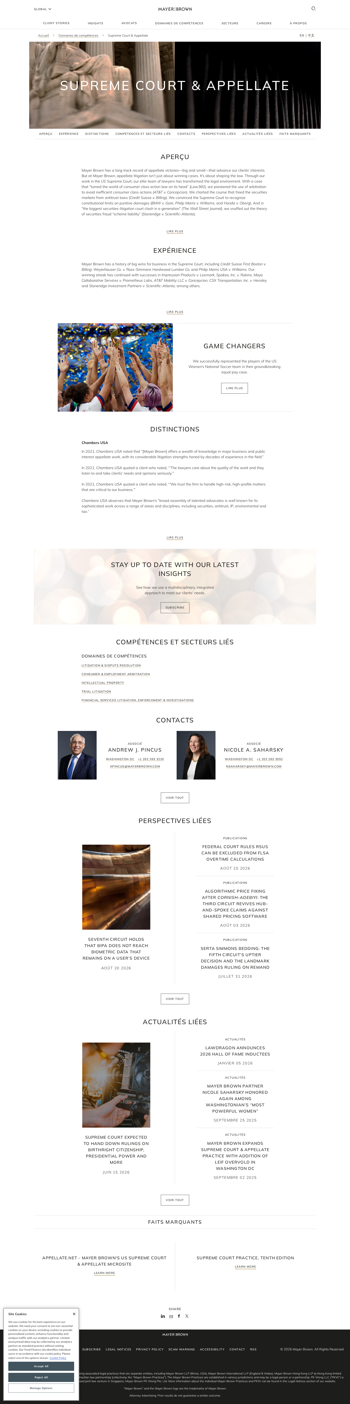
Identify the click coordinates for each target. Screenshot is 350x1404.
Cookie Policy (58, 1357)
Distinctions (97, 134)
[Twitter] (187, 1318)
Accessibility (212, 1349)
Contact (237, 1349)
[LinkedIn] (163, 1317)
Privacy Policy (150, 1349)
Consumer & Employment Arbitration (116, 674)
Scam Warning (182, 1349)
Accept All (41, 1366)
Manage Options (41, 1388)
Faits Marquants (295, 134)
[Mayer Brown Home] (175, 9)
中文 (311, 35)
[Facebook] (179, 1317)
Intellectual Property (103, 683)
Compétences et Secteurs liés (143, 134)
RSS (253, 1349)
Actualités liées (257, 134)
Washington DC (120, 759)
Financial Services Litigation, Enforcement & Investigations (138, 700)
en (302, 35)
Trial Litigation (96, 691)
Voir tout (175, 798)
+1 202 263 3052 (270, 759)
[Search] (314, 9)
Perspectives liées (219, 134)
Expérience (69, 134)
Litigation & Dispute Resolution (111, 665)
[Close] (74, 1313)
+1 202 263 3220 (151, 759)
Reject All (41, 1377)
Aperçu (45, 134)
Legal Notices (118, 1349)
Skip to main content (20, 3)
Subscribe (175, 607)
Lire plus (175, 231)
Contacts (186, 134)
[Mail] (171, 1317)
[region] (41, 1354)
